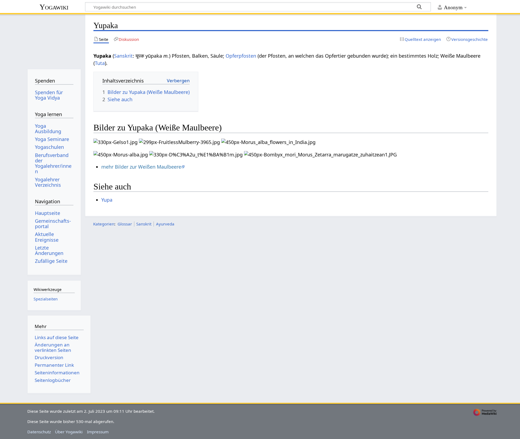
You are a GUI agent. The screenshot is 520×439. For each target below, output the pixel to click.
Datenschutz (39, 431)
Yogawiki (54, 7)
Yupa (106, 199)
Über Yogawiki (69, 431)
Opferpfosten (241, 56)
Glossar (125, 224)
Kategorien (103, 224)
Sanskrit (123, 56)
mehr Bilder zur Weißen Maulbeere (141, 166)
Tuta (100, 63)
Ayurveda (165, 224)
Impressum (98, 431)
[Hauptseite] (54, 40)
